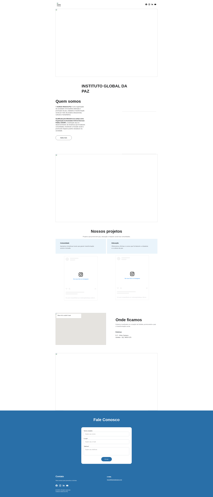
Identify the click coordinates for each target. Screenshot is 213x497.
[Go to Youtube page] (155, 4)
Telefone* (86, 446)
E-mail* (86, 438)
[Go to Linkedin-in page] (152, 4)
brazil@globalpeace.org (114, 480)
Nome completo (88, 431)
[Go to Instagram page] (149, 4)
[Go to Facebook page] (146, 4)
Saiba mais (63, 138)
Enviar (106, 459)
